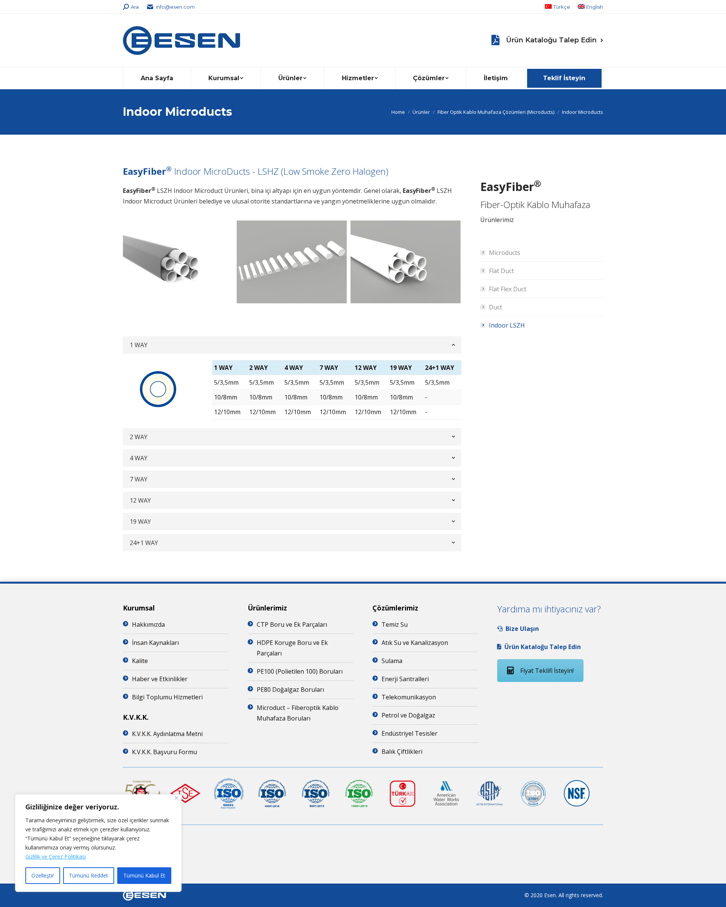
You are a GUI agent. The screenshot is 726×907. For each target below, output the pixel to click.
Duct (495, 307)
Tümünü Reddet (88, 875)
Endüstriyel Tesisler (409, 733)
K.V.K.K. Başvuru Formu (164, 752)
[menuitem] (557, 7)
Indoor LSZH (507, 325)
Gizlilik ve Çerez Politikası (55, 856)
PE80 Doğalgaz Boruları (290, 689)
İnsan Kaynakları (155, 642)
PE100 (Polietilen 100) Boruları (300, 671)
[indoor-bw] (178, 262)
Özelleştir (42, 875)
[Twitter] (363, 862)
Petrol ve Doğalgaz (408, 715)
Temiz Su (395, 624)
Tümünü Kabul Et (144, 875)
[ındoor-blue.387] (406, 262)
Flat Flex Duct (507, 289)
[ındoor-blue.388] (292, 262)
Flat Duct (501, 271)
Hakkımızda (148, 624)
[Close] (176, 798)
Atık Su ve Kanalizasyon (415, 642)
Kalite (140, 661)
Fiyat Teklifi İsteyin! (547, 670)
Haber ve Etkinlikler (160, 679)
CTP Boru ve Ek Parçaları (292, 624)
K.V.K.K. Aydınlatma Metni (167, 734)
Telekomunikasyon (409, 697)
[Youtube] (363, 850)
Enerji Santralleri (405, 679)
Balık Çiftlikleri (402, 751)
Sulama (392, 661)
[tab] (292, 345)
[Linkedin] (363, 838)
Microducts (504, 252)
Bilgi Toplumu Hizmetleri (167, 697)
